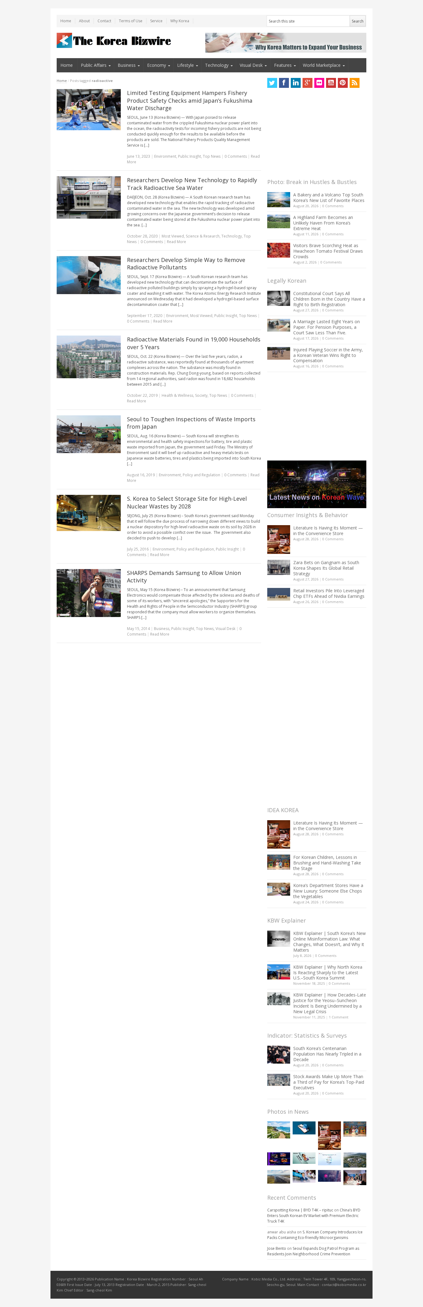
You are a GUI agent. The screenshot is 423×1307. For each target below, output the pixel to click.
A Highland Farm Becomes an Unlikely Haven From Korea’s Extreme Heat (323, 222)
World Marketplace (322, 65)
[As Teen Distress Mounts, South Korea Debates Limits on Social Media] (304, 1127)
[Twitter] (272, 83)
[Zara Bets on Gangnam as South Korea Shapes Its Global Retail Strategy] (278, 567)
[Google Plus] (307, 83)
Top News (211, 156)
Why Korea (179, 21)
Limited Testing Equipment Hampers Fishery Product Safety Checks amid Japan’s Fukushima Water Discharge (189, 100)
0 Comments (332, 206)
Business (127, 65)
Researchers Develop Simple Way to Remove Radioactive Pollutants (186, 263)
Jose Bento (276, 1248)
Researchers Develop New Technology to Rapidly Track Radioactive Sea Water (192, 183)
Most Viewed (173, 236)
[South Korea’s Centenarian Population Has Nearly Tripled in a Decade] (278, 1054)
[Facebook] (284, 83)
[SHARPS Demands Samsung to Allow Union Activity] (89, 593)
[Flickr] (319, 83)
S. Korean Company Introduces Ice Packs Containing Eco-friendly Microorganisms (315, 1234)
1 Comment (338, 1017)
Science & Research (203, 236)
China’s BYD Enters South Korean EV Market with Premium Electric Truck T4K (313, 1215)
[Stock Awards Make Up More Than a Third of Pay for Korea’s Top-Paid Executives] (278, 1080)
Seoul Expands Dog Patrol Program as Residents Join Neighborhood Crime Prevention (313, 1251)
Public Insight (189, 156)
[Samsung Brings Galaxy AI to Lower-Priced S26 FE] (304, 1158)
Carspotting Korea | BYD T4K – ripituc (300, 1210)
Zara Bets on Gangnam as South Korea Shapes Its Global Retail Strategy (326, 567)
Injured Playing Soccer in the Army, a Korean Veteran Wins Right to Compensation (328, 355)
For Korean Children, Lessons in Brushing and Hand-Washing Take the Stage (327, 862)
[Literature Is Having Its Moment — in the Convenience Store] (278, 539)
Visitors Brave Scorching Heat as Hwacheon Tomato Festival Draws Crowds (328, 250)
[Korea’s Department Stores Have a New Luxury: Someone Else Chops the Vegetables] (278, 889)
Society (201, 395)
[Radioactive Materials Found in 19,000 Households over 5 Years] (89, 357)
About (84, 21)
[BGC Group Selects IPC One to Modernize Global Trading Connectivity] (329, 1176)
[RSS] (355, 83)
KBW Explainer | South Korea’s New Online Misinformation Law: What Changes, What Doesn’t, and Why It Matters (329, 941)
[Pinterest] (343, 83)
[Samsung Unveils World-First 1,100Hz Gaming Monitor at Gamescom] (278, 1158)
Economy (156, 65)
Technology (217, 65)
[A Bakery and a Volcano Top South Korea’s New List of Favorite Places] (278, 199)
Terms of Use (130, 21)
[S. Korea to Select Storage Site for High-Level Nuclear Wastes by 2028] (89, 513)
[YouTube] (331, 83)
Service (156, 21)
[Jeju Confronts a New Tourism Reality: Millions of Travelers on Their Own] (278, 1129)
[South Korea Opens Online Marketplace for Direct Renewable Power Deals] (278, 1177)
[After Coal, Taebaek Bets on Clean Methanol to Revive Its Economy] (354, 1159)
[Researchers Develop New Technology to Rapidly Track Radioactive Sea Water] (89, 197)
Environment (165, 156)
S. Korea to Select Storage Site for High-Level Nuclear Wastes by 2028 (187, 502)
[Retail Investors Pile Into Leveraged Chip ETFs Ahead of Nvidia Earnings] (278, 594)
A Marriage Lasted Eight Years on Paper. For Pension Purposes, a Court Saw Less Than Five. (326, 327)
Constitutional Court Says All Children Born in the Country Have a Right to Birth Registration (329, 298)
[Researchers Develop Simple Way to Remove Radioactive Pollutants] (89, 275)
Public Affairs (94, 65)
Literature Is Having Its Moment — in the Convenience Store (328, 530)
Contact (104, 21)
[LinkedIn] (296, 83)
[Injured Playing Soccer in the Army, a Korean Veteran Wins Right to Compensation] (278, 353)
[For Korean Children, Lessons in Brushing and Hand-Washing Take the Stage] (278, 862)
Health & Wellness (177, 395)
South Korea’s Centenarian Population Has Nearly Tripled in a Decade (327, 1053)
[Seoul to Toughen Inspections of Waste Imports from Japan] (89, 434)
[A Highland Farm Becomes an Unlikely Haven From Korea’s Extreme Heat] (278, 221)
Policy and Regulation (201, 475)
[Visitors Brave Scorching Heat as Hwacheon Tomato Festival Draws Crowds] (278, 250)
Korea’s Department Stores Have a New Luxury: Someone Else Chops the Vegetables (328, 890)
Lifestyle (185, 65)
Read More (176, 241)
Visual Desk (251, 65)
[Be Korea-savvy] (115, 40)
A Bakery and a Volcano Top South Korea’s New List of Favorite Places (328, 197)
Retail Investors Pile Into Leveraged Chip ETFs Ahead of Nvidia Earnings (328, 593)
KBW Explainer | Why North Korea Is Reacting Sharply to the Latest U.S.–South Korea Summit (327, 972)
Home (65, 21)
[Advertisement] (313, 135)
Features (283, 65)
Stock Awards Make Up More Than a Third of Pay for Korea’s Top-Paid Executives (328, 1082)
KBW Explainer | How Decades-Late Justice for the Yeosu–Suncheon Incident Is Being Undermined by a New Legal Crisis (329, 1003)
